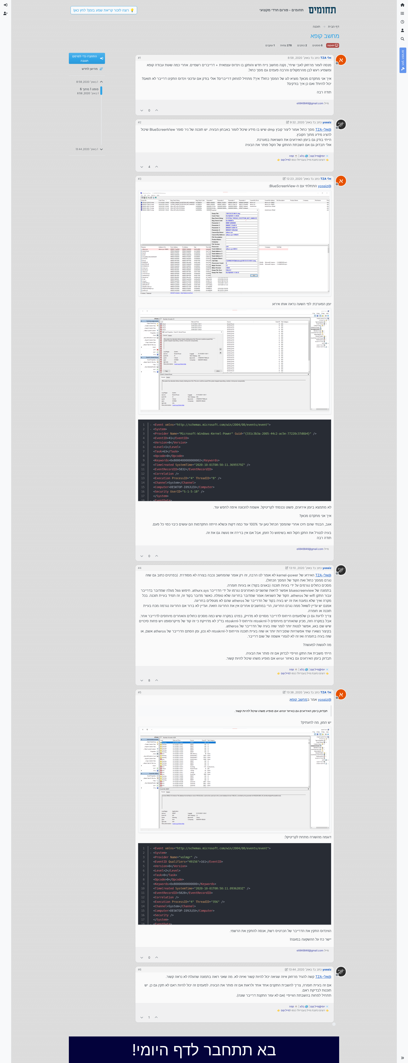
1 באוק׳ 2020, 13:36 (299, 692)
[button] (402, 1058)
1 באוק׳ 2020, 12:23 (299, 178)
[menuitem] (5, 5)
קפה (291, 155)
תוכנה (331, 45)
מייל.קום (285, 159)
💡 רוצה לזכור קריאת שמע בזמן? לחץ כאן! (103, 10)
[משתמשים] (402, 30)
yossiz (327, 122)
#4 (139, 568)
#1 (139, 57)
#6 (139, 969)
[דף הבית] (402, 5)
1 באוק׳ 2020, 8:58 (300, 57)
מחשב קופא (298, 699)
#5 (139, 692)
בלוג (302, 155)
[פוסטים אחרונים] (402, 22)
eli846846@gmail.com (310, 103)
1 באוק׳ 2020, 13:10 (301, 568)
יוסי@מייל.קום (317, 155)
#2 (139, 122)
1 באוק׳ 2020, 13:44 (301, 969)
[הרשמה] (5, 13)
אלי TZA (325, 57)
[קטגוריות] (402, 13)
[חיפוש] (402, 39)
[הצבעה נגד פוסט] (142, 110)
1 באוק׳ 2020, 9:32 (302, 122)
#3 (139, 178)
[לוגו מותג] (322, 10)
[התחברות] (5, 5)
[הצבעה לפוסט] (157, 110)
